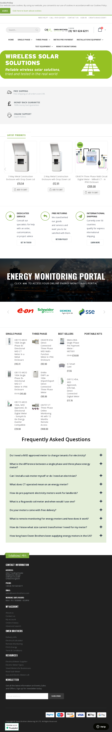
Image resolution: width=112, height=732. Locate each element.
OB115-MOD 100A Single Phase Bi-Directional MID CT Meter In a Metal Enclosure (20, 350)
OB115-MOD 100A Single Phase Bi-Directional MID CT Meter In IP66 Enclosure (20, 381)
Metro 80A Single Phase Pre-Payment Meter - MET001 (73, 346)
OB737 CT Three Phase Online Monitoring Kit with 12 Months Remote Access (47, 415)
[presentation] (5, 169)
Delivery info (11, 637)
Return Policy (62, 239)
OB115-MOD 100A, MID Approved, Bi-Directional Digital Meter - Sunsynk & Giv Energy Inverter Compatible (20, 413)
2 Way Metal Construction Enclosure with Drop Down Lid (56, 178)
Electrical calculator (14, 640)
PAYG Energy (11, 647)
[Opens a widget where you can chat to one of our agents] (101, 727)
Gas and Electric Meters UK (17, 675)
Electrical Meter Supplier (16, 661)
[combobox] (23, 30)
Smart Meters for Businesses (18, 668)
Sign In (83, 18)
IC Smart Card (71, 365)
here (25, 283)
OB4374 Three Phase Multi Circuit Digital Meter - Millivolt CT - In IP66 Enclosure (91, 179)
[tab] (18, 135)
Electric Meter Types (14, 665)
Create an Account (97, 18)
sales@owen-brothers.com (17, 593)
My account (11, 619)
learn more (95, 242)
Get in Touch (26, 242)
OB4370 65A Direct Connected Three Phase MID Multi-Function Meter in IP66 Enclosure (47, 350)
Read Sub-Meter (13, 671)
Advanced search (13, 626)
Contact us (10, 616)
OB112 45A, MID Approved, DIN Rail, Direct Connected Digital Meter (73, 388)
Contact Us (73, 18)
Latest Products (16, 135)
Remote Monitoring (14, 643)
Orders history (12, 622)
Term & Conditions (14, 650)
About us (10, 612)
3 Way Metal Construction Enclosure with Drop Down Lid (20, 178)
